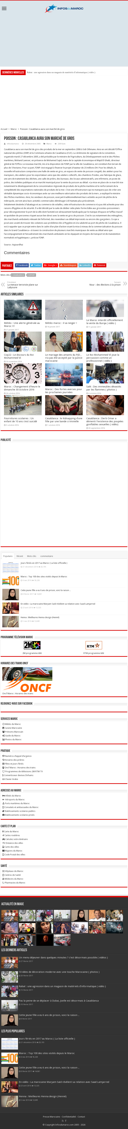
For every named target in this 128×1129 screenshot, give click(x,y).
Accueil (4, 129)
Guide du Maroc (12, 735)
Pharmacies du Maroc (14, 882)
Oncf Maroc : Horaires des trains (17, 693)
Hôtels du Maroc (13, 795)
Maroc (14, 129)
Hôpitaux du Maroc (13, 871)
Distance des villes (14, 843)
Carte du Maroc (11, 831)
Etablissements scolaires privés (19, 815)
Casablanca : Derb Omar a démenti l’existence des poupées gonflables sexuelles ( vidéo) (104, 421)
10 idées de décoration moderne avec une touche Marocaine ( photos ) (59, 971)
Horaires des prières (14, 760)
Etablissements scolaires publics (19, 811)
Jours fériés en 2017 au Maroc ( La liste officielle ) (44, 563)
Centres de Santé (12, 875)
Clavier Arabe (11, 779)
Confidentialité (69, 1116)
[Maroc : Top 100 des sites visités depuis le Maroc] (10, 580)
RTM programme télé (94, 653)
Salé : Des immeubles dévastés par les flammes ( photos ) (103, 388)
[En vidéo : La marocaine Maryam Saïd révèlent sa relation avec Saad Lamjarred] (10, 608)
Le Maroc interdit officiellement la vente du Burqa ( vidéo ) (104, 322)
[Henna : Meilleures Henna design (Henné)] (10, 621)
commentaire (46, 556)
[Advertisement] (64, 39)
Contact (81, 1116)
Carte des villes (11, 847)
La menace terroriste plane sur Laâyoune (22, 285)
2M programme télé (32, 653)
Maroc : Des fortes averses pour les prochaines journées (63, 391)
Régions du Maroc (13, 850)
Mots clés (31, 556)
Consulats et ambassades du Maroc (21, 807)
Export (31, 275)
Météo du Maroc (12, 724)
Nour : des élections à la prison (105, 283)
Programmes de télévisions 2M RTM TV (24, 771)
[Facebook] (66, 1121)
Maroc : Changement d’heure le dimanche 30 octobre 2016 (22, 388)
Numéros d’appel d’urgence (18, 756)
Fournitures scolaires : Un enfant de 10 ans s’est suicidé (20, 420)
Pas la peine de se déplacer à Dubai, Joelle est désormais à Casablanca (59, 1000)
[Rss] (63, 1121)
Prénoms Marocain (14, 732)
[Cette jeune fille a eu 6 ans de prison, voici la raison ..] (10, 594)
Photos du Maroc (13, 739)
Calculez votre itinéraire (16, 839)
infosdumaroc (13, 144)
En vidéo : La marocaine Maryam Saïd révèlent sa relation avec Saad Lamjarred (58, 604)
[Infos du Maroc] (64, 8)
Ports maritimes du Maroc (17, 803)
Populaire (7, 556)
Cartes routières (12, 835)
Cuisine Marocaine (13, 728)
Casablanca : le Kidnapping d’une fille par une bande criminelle (63, 420)
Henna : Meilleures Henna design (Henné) (40, 617)
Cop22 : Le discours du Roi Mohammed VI (19, 356)
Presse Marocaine (51, 1116)
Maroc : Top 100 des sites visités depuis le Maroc (44, 576)
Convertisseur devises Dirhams (18, 775)
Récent (20, 556)
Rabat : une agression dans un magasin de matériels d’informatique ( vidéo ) (61, 72)
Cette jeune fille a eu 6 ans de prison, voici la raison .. (45, 590)
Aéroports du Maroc (15, 799)
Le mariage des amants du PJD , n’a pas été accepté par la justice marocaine (63, 357)
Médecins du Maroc (13, 879)
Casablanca (18, 275)
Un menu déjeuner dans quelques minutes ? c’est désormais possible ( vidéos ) (63, 957)
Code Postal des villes (14, 854)
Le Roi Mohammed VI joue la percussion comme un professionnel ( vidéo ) (102, 357)
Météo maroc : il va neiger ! (61, 323)
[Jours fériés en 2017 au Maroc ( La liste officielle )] (10, 567)
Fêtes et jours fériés (14, 763)
